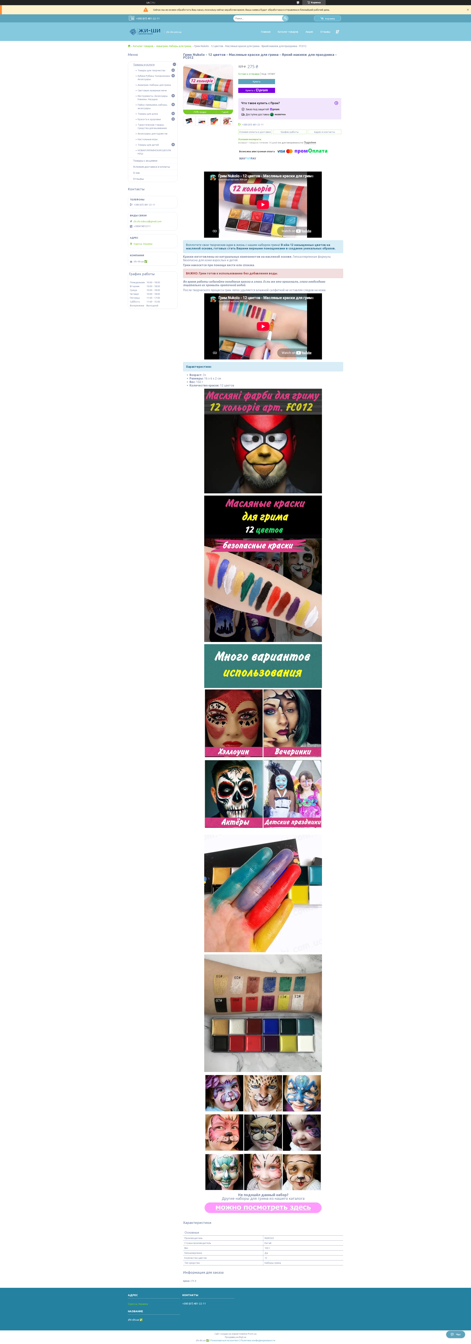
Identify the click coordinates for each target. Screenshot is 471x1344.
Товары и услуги (144, 64)
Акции (309, 31)
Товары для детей (148, 144)
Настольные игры (148, 139)
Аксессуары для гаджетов (152, 133)
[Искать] (285, 18)
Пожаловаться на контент (224, 1340)
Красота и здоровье (149, 119)
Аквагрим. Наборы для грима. (174, 46)
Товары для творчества (151, 70)
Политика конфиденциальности (258, 1340)
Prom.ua (252, 1334)
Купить (257, 81)
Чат (458, 1334)
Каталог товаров (288, 31)
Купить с (250, 90)
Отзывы (325, 31)
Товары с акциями (145, 160)
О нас (136, 172)
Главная (265, 31)
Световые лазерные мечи (152, 90)
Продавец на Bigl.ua (235, 1337)
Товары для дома (148, 113)
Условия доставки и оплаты (151, 166)
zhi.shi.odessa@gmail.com (147, 221)
